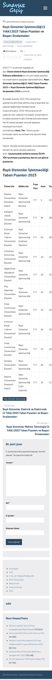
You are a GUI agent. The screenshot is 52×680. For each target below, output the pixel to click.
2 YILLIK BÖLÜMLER (13, 42)
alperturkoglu (8, 46)
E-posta (10, 515)
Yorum (9, 462)
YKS (11, 572)
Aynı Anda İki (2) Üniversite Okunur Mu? (26, 633)
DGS (11, 590)
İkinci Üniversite (16, 579)
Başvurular (14, 583)
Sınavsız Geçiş (15, 587)
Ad (8, 503)
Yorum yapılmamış (24, 46)
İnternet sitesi (12, 528)
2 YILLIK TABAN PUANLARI (21, 576)
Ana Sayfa (13, 568)
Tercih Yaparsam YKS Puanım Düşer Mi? (27, 659)
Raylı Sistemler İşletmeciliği (14, 399)
